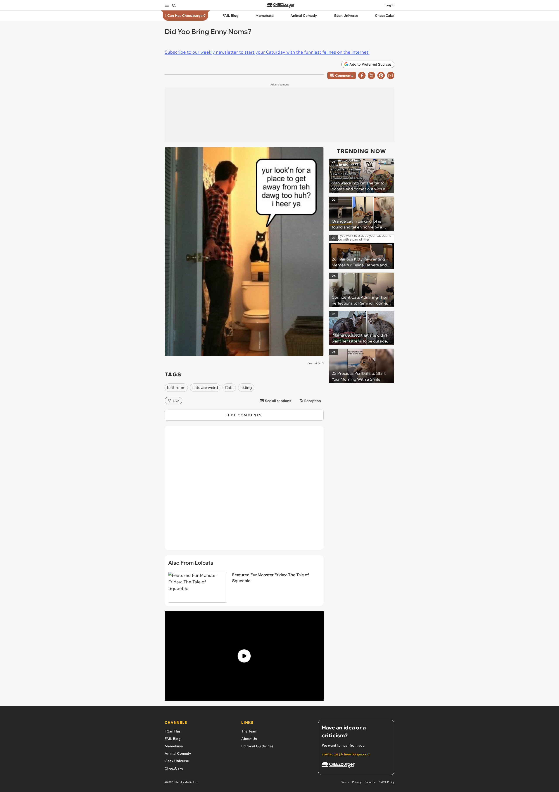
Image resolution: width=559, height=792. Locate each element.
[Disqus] (244, 490)
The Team (249, 731)
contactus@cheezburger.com (346, 754)
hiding (246, 387)
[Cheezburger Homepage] (281, 5)
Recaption (312, 401)
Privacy (356, 782)
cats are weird (205, 387)
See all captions (278, 401)
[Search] (174, 5)
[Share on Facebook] (362, 75)
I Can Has (173, 731)
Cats (229, 387)
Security (370, 782)
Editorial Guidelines (257, 746)
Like (176, 401)
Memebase (174, 746)
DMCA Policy (386, 782)
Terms (345, 782)
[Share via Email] (390, 75)
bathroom (176, 387)
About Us (249, 738)
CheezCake (174, 768)
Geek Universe (177, 761)
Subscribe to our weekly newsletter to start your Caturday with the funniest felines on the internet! (267, 52)
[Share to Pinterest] (381, 75)
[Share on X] (371, 75)
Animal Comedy (178, 753)
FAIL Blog (173, 738)
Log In (389, 5)
